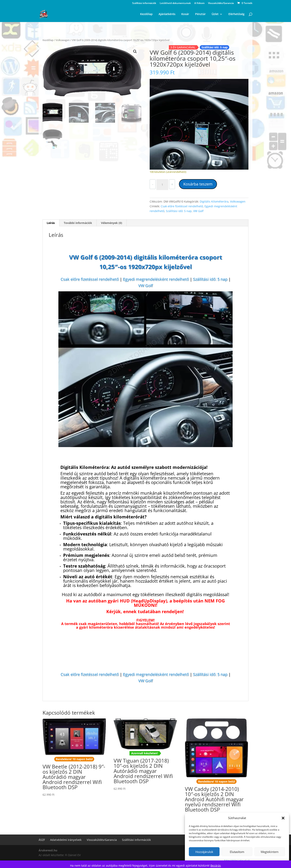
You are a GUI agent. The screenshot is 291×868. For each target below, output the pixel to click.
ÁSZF (42, 840)
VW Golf (198, 211)
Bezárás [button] (215, 865)
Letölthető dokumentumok (175, 3)
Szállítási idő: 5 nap (179, 211)
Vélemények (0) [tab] (111, 223)
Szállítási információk (144, 3)
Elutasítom (237, 852)
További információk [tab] (78, 223)
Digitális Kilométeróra (214, 201)
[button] (283, 818)
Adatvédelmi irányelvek (66, 840)
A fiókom (199, 3)
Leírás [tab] (51, 223)
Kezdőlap (48, 40)
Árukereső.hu (48, 850)
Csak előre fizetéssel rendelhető (182, 206)
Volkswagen (63, 40)
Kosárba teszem (198, 184)
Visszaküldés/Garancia (221, 3)
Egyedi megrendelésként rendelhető (156, 279)
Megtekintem (270, 852)
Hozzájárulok (204, 852)
